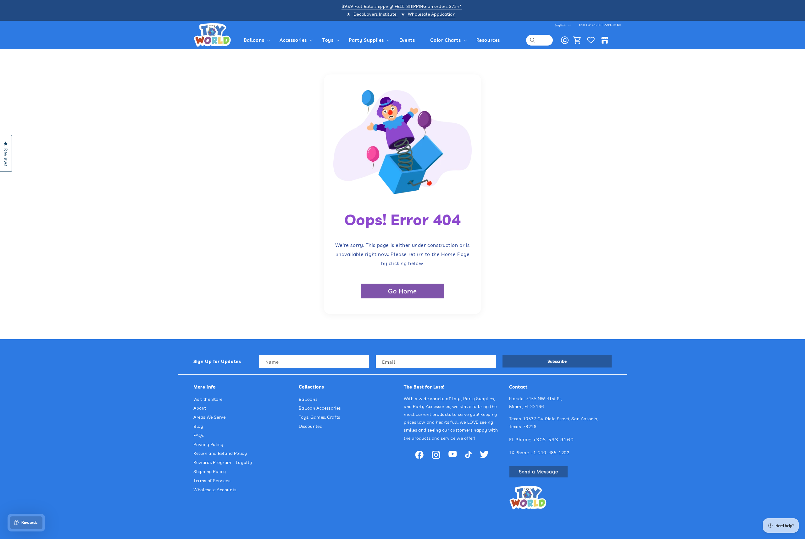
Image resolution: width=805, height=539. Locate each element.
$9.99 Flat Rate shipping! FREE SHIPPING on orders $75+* (401, 6)
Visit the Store (208, 399)
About (199, 408)
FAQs (198, 435)
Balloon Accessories (320, 408)
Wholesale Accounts (214, 490)
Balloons (308, 399)
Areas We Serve (209, 417)
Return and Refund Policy (220, 453)
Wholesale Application (432, 14)
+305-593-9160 (553, 439)
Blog (198, 426)
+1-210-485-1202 (550, 452)
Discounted (311, 426)
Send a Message (538, 472)
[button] (258, 40)
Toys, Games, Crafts (319, 417)
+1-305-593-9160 (606, 25)
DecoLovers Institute (375, 14)
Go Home (402, 291)
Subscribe (557, 361)
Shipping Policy (209, 471)
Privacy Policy (208, 444)
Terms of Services (211, 480)
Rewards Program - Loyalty (222, 462)
